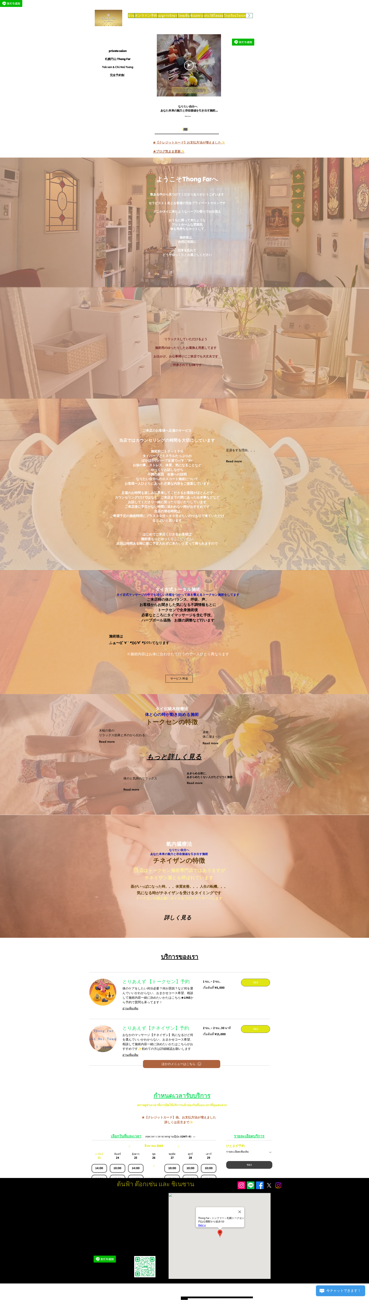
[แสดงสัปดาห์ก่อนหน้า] (129, 1146)
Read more (234, 461)
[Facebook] (260, 1185)
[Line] (250, 1185)
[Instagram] (241, 1185)
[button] (255, 982)
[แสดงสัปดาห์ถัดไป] (178, 1146)
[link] (158, 982)
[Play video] (189, 65)
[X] (269, 1185)
